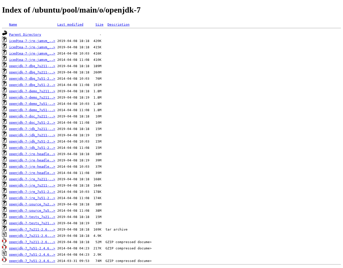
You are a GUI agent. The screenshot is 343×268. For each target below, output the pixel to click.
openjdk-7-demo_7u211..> (32, 91)
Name (13, 24)
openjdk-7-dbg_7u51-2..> (32, 78)
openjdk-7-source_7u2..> (32, 204)
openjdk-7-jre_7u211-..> (32, 179)
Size (99, 24)
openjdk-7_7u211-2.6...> (32, 229)
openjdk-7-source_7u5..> (32, 210)
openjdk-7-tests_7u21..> (32, 217)
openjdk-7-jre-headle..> (32, 154)
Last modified (70, 24)
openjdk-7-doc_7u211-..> (32, 116)
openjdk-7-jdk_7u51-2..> (32, 141)
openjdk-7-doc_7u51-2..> (32, 122)
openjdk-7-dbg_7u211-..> (32, 66)
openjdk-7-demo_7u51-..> (32, 104)
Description (118, 24)
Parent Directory (25, 34)
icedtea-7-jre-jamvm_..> (32, 41)
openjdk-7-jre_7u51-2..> (32, 192)
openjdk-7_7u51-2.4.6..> (32, 248)
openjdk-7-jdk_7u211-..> (32, 129)
